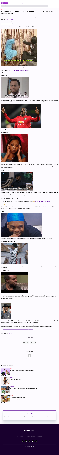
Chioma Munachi (9, 19)
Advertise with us (22, 436)
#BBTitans (37, 201)
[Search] (47, 6)
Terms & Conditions (39, 436)
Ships (11, 395)
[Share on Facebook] (24, 342)
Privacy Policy (33, 436)
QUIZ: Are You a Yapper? (16, 379)
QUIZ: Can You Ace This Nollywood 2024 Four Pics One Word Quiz (23, 388)
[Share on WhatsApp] (34, 342)
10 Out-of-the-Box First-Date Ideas (17, 397)
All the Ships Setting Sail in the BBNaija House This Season (22, 370)
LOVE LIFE (10, 333)
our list (10, 206)
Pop (1, 9)
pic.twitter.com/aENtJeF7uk (44, 201)
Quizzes (12, 377)
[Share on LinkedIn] (31, 342)
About (17, 436)
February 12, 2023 (15, 204)
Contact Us (28, 436)
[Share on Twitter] (27, 342)
